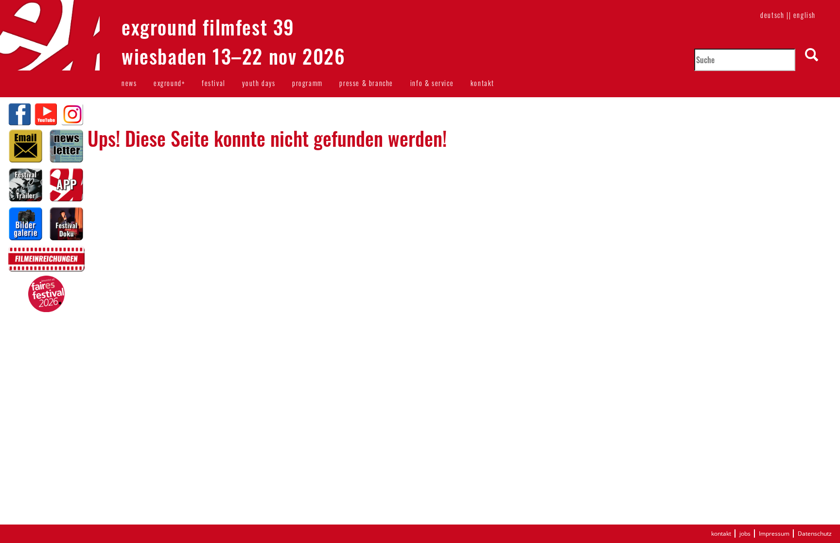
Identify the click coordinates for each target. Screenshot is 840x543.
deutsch (772, 15)
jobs (745, 533)
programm (307, 83)
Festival (214, 83)
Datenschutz (815, 533)
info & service (432, 83)
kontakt (482, 83)
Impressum (774, 533)
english (804, 15)
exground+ (169, 83)
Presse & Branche (366, 83)
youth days (258, 83)
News (129, 83)
